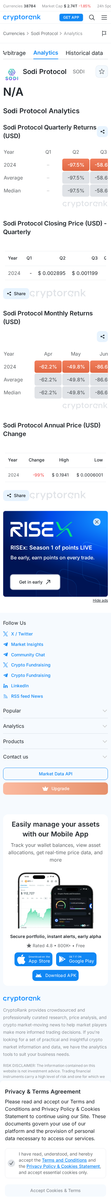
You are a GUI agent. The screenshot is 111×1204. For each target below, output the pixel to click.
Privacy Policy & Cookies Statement (63, 1166)
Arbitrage (14, 53)
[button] (33, 959)
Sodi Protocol (44, 33)
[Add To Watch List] (102, 71)
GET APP (71, 17)
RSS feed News (27, 696)
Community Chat (28, 654)
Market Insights (27, 644)
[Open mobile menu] (104, 17)
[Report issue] (104, 33)
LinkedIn (20, 685)
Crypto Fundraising (31, 664)
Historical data (84, 53)
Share (20, 293)
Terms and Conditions (64, 1160)
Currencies (14, 33)
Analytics (45, 52)
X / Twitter (22, 633)
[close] (97, 522)
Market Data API (55, 773)
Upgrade (60, 788)
